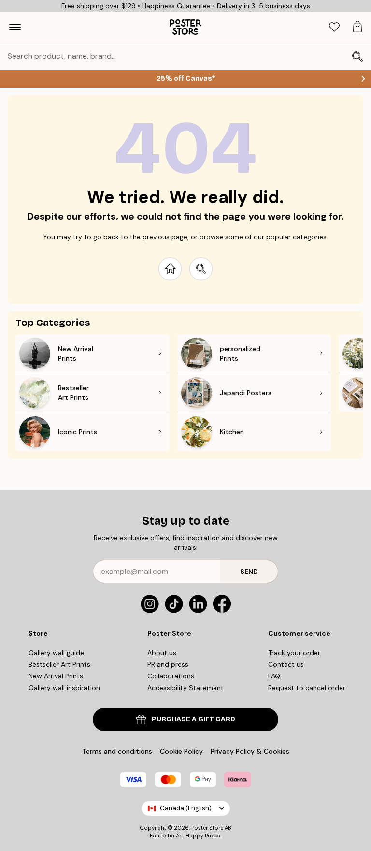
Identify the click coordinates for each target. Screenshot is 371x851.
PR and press (167, 664)
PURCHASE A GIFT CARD (193, 719)
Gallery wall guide (56, 652)
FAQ (274, 676)
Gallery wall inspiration (64, 687)
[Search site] (201, 268)
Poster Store (207, 827)
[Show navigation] (15, 27)
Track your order (294, 652)
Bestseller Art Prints (59, 664)
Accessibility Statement (185, 687)
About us (161, 652)
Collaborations (170, 676)
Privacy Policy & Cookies (250, 751)
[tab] (334, 27)
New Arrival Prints (56, 676)
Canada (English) (186, 808)
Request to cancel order (306, 687)
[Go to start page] (170, 268)
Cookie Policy (181, 751)
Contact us (286, 664)
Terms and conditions (117, 751)
